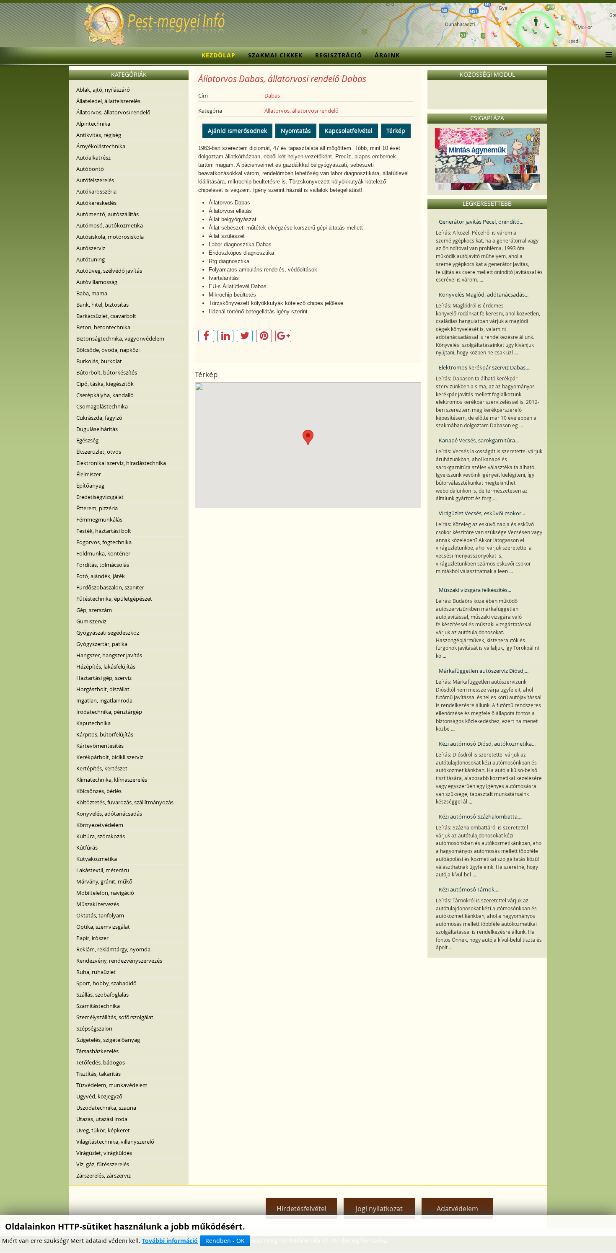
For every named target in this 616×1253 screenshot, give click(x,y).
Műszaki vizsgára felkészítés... (475, 590)
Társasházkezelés (97, 1051)
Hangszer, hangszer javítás (109, 655)
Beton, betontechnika (103, 327)
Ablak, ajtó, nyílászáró (103, 89)
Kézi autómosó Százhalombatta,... (481, 816)
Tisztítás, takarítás (98, 1073)
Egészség (87, 440)
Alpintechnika (93, 123)
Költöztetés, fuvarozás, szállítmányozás (124, 802)
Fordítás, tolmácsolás (102, 564)
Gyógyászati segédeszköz (107, 632)
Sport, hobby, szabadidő (106, 983)
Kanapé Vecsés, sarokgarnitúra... (479, 440)
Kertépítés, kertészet (101, 768)
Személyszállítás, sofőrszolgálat (114, 1017)
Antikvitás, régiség (98, 135)
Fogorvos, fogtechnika (104, 542)
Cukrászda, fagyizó (99, 417)
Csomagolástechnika (102, 406)
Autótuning (90, 259)
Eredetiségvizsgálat (100, 497)
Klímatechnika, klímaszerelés (111, 779)
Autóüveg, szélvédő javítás (109, 270)
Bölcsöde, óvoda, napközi (108, 350)
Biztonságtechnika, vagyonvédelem (120, 338)
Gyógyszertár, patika (101, 644)
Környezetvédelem (99, 825)
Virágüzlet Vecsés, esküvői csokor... (482, 513)
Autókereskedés (96, 203)
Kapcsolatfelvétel (349, 130)
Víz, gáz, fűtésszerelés (102, 1164)
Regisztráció (338, 55)
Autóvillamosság (96, 282)
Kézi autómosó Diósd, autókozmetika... (487, 743)
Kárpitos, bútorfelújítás (104, 734)
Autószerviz (90, 248)
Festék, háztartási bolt (103, 531)
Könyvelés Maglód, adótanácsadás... (483, 294)
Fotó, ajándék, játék (100, 576)
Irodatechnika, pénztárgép (109, 712)
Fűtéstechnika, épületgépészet (114, 598)
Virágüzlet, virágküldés (104, 1153)
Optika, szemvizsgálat (103, 926)
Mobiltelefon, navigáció (105, 892)
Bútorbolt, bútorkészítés (106, 372)
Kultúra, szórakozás (100, 836)
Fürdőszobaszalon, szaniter (110, 587)
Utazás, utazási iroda (101, 1119)
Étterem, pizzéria (97, 508)
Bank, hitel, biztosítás (102, 304)
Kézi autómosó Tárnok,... (469, 889)
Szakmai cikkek (275, 55)
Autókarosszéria (96, 191)
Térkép (395, 130)
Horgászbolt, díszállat (102, 689)
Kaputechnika (93, 723)
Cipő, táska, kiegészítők (105, 384)
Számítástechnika (98, 1006)
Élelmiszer (88, 474)
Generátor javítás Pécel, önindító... (481, 221)
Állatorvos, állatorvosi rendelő (113, 112)
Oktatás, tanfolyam (100, 915)
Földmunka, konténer (103, 553)
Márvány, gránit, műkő (104, 881)
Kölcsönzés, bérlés (99, 791)
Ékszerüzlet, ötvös (98, 451)
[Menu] (606, 55)
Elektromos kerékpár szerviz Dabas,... (485, 367)
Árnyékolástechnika (100, 146)
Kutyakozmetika (96, 859)
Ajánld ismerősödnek (237, 130)
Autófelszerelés (95, 180)
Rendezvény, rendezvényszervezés (119, 960)
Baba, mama (91, 293)
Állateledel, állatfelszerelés (108, 101)
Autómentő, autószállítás (107, 214)
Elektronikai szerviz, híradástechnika (121, 463)
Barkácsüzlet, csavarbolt (106, 316)
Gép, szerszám (94, 610)
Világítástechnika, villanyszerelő (115, 1141)
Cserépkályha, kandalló (105, 395)
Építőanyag (90, 485)
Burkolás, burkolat (99, 361)
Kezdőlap (219, 55)
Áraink (387, 55)
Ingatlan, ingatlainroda (104, 700)
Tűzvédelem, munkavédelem (112, 1085)
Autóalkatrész (93, 157)
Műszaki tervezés (97, 904)
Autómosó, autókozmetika (109, 225)
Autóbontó (90, 169)
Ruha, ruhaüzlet (96, 972)
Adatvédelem (457, 1208)
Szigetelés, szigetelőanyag (108, 1040)
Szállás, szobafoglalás (102, 994)
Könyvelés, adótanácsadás (109, 813)
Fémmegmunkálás (99, 519)
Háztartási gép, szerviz (104, 678)
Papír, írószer (92, 938)
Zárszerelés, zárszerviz (103, 1175)
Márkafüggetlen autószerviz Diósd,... (483, 670)
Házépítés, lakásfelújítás (105, 666)
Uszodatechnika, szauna (106, 1107)
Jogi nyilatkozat (379, 1208)
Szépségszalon (94, 1028)
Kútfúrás (87, 847)
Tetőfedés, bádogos (100, 1062)
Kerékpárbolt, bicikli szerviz (109, 757)
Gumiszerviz (91, 621)
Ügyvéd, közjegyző (99, 1096)
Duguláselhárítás (97, 429)
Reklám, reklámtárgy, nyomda (113, 949)
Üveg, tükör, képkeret (103, 1130)
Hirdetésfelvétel (301, 1208)
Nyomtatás (296, 130)
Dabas (272, 95)
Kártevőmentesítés (100, 745)
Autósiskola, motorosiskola (110, 236)
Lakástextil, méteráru (102, 870)
